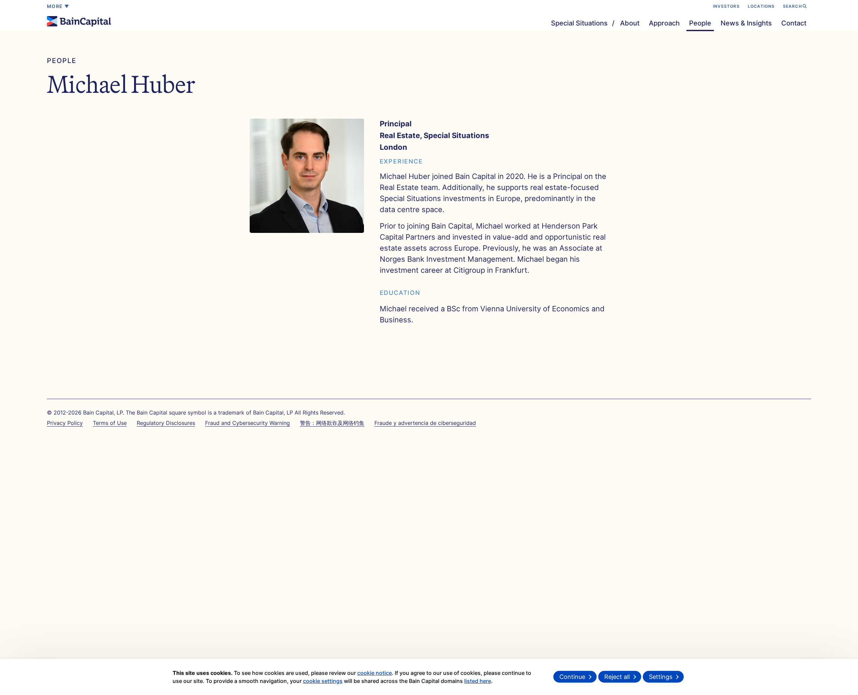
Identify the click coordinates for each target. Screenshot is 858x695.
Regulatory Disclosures (166, 423)
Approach (664, 23)
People (700, 23)
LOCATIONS (761, 6)
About (629, 23)
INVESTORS (726, 6)
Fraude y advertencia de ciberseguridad (425, 423)
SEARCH (792, 6)
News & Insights (746, 23)
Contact (793, 23)
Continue (572, 676)
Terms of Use (110, 423)
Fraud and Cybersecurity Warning (247, 423)
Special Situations (579, 23)
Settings (660, 676)
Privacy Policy (65, 423)
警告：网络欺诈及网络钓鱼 (332, 423)
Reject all (617, 676)
